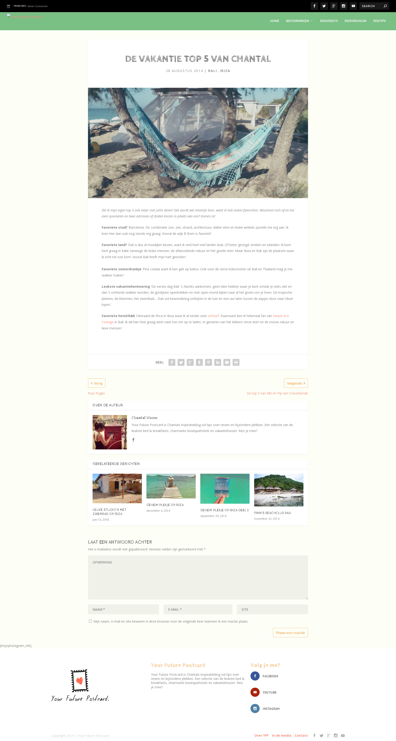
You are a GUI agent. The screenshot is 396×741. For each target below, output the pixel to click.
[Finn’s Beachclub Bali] (278, 490)
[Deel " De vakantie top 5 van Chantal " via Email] (226, 362)
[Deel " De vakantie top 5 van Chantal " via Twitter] (181, 362)
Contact (301, 735)
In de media (281, 735)
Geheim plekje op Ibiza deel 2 (224, 510)
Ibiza (225, 70)
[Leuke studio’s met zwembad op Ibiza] (117, 488)
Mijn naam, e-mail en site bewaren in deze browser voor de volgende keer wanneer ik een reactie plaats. (171, 621)
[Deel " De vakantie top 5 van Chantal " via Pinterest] (208, 362)
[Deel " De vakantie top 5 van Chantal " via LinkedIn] (217, 362)
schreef (213, 316)
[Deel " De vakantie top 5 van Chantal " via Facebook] (171, 362)
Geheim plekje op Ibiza (40, 6)
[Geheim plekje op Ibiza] (171, 486)
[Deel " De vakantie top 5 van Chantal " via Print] (236, 362)
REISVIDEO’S (329, 21)
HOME (274, 21)
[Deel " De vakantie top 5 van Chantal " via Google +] (190, 362)
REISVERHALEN (355, 21)
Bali (212, 70)
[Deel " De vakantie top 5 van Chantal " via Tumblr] (199, 362)
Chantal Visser (144, 418)
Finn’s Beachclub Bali (272, 513)
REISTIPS (379, 21)
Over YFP (261, 735)
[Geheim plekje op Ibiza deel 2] (225, 489)
